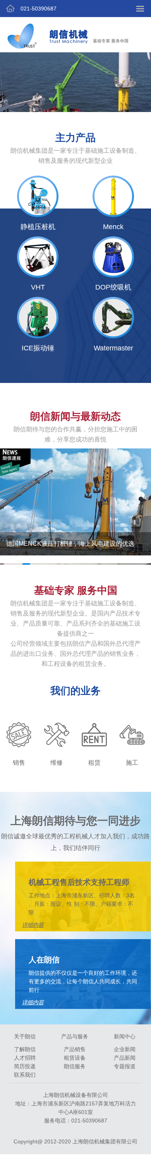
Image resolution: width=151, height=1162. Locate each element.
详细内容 (33, 1002)
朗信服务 (75, 1066)
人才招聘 (25, 1058)
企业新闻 (125, 1049)
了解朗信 (25, 1049)
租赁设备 (75, 1058)
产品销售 (75, 1049)
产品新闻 (125, 1058)
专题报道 (125, 1066)
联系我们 (25, 1075)
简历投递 (25, 1066)
